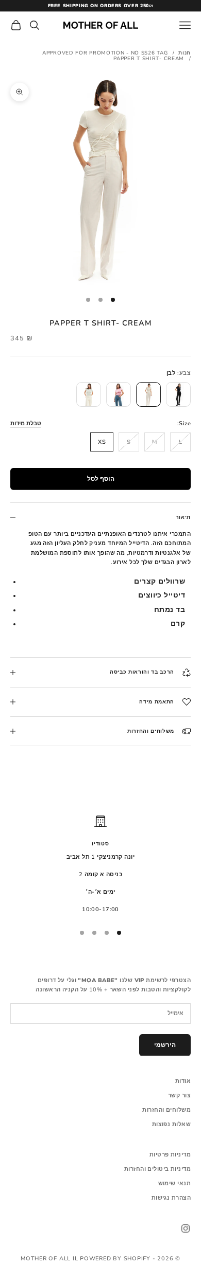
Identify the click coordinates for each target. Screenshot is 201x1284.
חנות (184, 53)
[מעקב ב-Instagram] (185, 1228)
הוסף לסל (100, 479)
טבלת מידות (25, 423)
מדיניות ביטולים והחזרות (157, 1169)
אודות (183, 1081)
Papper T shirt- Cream (148, 58)
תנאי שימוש (174, 1183)
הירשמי (165, 1045)
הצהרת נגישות (171, 1198)
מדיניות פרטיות (170, 1155)
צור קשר (179, 1095)
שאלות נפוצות (171, 1124)
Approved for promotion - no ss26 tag (104, 53)
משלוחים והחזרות (166, 1110)
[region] (100, 864)
